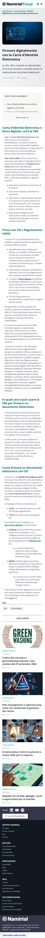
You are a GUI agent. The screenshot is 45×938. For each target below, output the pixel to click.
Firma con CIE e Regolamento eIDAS (22, 111)
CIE (5, 608)
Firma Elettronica (20, 11)
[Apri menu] (41, 4)
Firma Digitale (16, 608)
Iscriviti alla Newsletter (16, 816)
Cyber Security (8, 698)
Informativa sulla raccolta (14, 935)
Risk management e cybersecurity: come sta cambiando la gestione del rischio (22, 708)
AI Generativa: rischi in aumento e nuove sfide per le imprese (21, 753)
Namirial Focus (7, 11)
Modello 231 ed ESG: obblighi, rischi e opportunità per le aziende (22, 797)
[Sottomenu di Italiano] (37, 4)
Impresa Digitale (9, 651)
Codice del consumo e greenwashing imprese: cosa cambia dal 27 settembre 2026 (19, 661)
